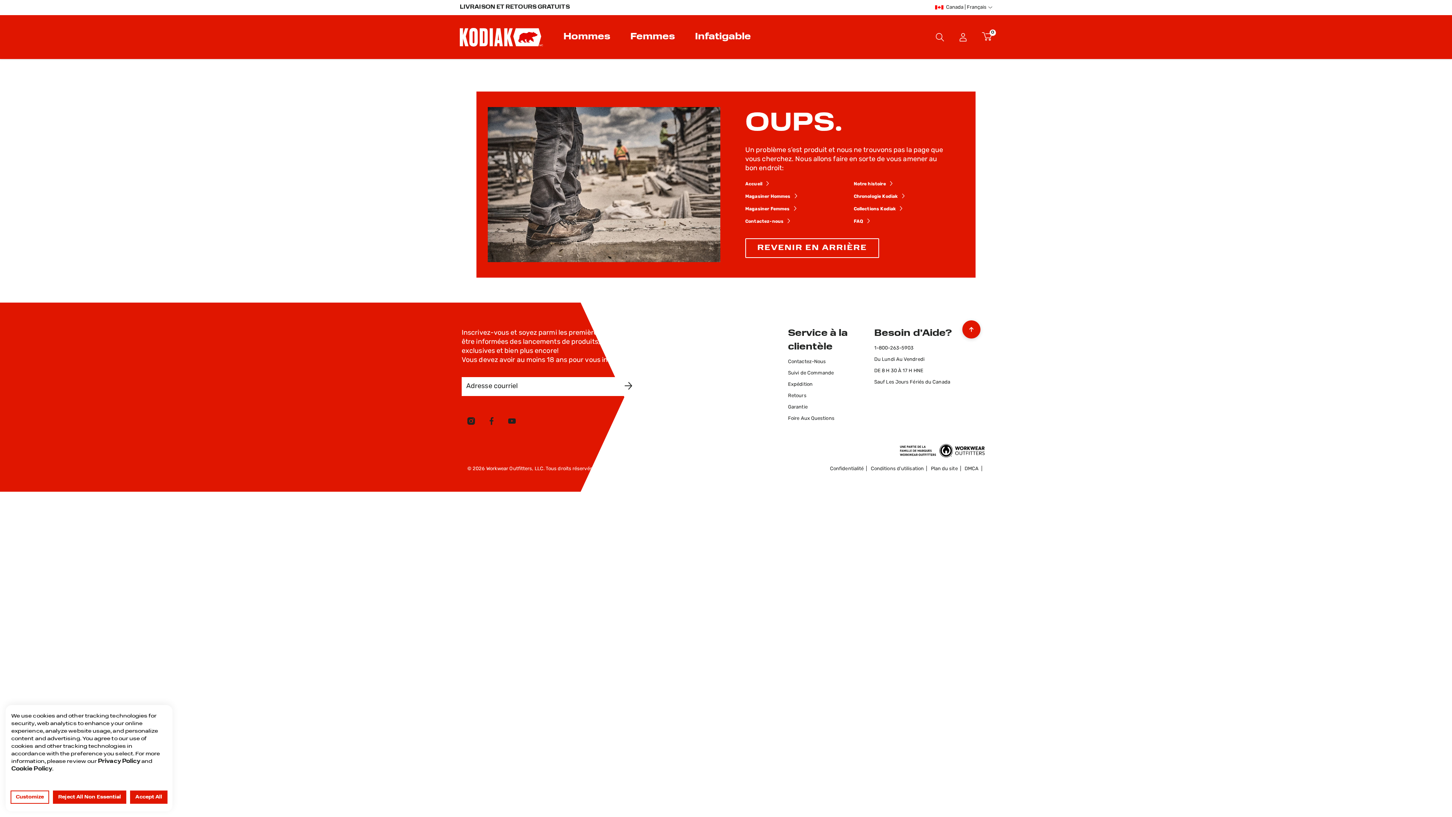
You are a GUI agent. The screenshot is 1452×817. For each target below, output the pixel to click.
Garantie (798, 407)
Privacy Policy (119, 761)
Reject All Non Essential (89, 797)
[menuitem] (587, 37)
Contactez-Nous (807, 361)
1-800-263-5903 (894, 348)
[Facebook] (491, 422)
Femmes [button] (652, 37)
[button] (963, 37)
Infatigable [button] (723, 37)
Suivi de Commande (811, 373)
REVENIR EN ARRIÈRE (812, 248)
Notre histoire (870, 184)
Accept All (148, 797)
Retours (797, 395)
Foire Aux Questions (811, 418)
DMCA (972, 468)
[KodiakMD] (501, 37)
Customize (30, 797)
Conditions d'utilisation (897, 468)
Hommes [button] (586, 37)
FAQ (858, 221)
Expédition (800, 384)
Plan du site (944, 468)
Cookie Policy (31, 769)
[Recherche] (940, 37)
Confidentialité (847, 468)
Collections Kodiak (875, 209)
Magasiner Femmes (767, 209)
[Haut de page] (971, 328)
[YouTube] (512, 422)
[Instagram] (471, 422)
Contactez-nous (764, 221)
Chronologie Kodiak (876, 196)
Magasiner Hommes (768, 196)
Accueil (753, 184)
